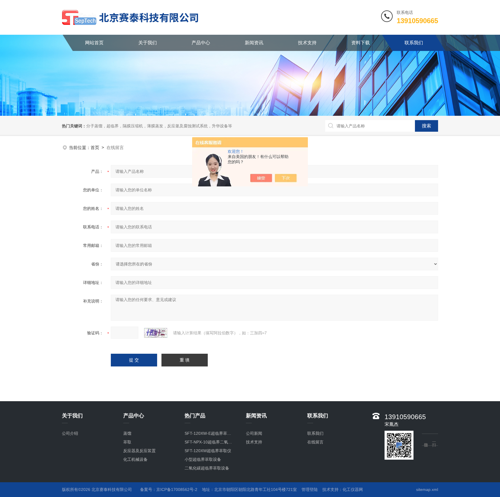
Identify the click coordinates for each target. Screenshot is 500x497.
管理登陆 (310, 489)
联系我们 (414, 42)
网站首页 (94, 42)
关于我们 (147, 42)
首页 (95, 147)
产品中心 (201, 42)
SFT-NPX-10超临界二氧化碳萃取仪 (209, 442)
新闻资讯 (254, 42)
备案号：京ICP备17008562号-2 (168, 489)
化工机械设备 (135, 459)
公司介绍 (70, 433)
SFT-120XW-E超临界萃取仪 (209, 433)
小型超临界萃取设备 (203, 459)
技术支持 (307, 42)
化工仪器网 (353, 489)
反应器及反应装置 (139, 450)
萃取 (127, 442)
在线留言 (315, 442)
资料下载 (360, 42)
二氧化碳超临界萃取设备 (207, 468)
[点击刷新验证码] (155, 333)
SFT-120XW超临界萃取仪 (208, 450)
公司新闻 (254, 433)
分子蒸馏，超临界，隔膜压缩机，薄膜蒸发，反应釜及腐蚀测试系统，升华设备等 (159, 126)
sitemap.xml (427, 489)
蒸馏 (127, 433)
